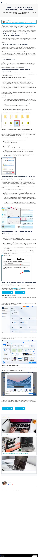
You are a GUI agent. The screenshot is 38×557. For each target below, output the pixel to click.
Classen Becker (8, 20)
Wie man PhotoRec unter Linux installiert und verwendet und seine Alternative (15, 453)
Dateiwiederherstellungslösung (18, 22)
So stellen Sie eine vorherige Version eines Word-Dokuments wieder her (14, 434)
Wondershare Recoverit (16, 288)
